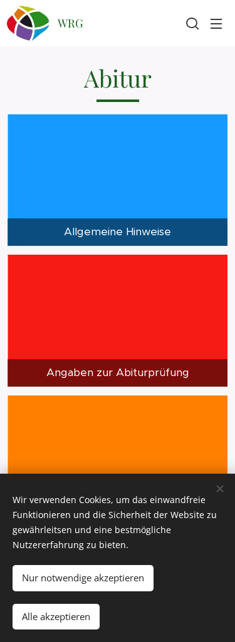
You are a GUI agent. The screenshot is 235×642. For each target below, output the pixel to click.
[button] (191, 23)
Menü (216, 23)
